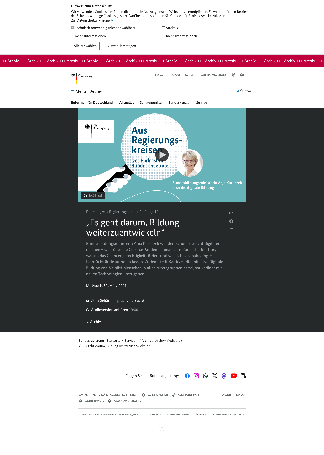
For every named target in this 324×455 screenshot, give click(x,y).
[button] (251, 75)
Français (175, 74)
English (160, 74)
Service (202, 102)
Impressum (155, 414)
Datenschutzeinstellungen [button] (229, 414)
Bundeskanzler (179, 102)
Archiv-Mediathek (168, 340)
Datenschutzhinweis (213, 74)
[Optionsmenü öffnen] (232, 230)
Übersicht (201, 414)
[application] (162, 155)
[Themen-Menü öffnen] (108, 91)
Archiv (95, 321)
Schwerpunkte (151, 102)
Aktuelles (126, 102)
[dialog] (162, 27)
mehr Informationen (90, 36)
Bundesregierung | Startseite (99, 340)
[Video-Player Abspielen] (162, 155)
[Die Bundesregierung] (81, 78)
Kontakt (190, 74)
